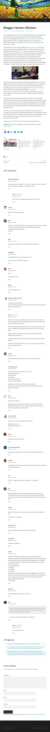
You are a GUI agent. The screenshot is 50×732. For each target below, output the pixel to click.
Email (5, 697)
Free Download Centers (14, 447)
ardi (9, 602)
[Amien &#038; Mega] (40, 144)
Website (6, 704)
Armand (10, 507)
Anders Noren (39, 728)
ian (9, 475)
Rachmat (10, 589)
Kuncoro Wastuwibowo (17, 31)
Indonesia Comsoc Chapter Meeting (37, 161)
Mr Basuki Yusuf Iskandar (22, 91)
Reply (9, 188)
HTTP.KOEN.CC (8, 126)
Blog (7, 156)
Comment (6, 675)
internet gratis (11, 525)
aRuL (9, 220)
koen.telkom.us (32, 47)
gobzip (9, 285)
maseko (10, 207)
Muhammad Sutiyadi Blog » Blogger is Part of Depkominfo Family (23, 644)
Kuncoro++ (10, 728)
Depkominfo (15, 40)
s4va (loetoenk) (12, 416)
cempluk (10, 460)
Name (5, 690)
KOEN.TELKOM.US (17, 121)
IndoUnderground (12, 367)
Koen (13, 194)
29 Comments (29, 31)
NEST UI (5, 147)
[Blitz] (25, 144)
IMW (9, 239)
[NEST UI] (10, 143)
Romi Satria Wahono (13, 179)
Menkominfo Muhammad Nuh (33, 38)
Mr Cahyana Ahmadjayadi (37, 87)
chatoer (10, 353)
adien (9, 268)
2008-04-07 (6, 31)
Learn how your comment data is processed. (34, 714)
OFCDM (7, 161)
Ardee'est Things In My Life (15, 298)
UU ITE (21, 51)
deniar (9, 434)
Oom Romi (19, 35)
